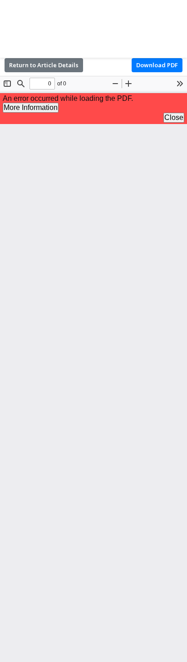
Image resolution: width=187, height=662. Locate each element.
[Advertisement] (93, 27)
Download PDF (157, 65)
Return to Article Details (44, 65)
